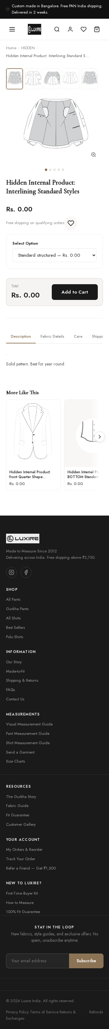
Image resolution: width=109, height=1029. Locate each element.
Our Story (14, 662)
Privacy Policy (17, 1012)
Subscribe (86, 961)
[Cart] (97, 29)
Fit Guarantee (17, 815)
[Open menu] (12, 29)
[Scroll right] (99, 437)
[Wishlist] (84, 29)
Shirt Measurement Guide (28, 743)
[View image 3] (52, 78)
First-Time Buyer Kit (22, 893)
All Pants (13, 599)
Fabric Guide (17, 806)
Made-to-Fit (15, 671)
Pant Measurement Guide (27, 733)
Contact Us (15, 699)
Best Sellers (15, 627)
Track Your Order (20, 859)
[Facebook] (26, 572)
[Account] (70, 29)
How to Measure (20, 902)
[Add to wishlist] (71, 223)
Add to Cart (74, 292)
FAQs (10, 690)
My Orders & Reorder (24, 849)
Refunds (96, 1012)
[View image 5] (89, 78)
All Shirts (13, 618)
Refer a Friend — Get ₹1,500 (31, 868)
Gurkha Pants (17, 609)
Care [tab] (78, 336)
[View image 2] (33, 78)
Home (11, 48)
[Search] (57, 29)
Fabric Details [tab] (52, 336)
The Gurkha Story (21, 796)
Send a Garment (20, 752)
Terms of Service (44, 1012)
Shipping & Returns (22, 680)
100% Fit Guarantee (23, 912)
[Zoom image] (93, 156)
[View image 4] (70, 78)
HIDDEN (28, 48)
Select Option (25, 243)
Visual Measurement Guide (29, 724)
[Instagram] (11, 572)
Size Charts (15, 761)
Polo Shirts (14, 637)
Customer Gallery (21, 824)
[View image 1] (14, 78)
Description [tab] (21, 336)
